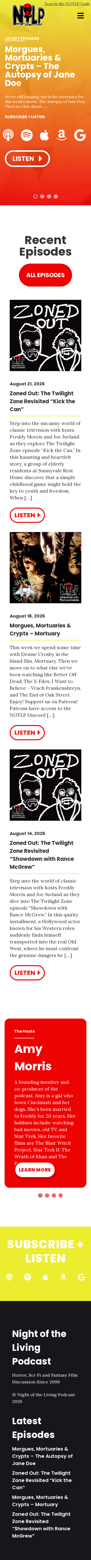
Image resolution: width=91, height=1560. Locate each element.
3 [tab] (49, 196)
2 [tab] (42, 196)
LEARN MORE (35, 1169)
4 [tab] (56, 196)
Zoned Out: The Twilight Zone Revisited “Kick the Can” (42, 1480)
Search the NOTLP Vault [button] (67, 3)
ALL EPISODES (45, 275)
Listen (24, 158)
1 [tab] (35, 196)
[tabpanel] (45, 97)
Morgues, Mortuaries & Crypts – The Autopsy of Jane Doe (42, 1456)
